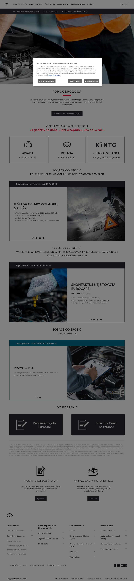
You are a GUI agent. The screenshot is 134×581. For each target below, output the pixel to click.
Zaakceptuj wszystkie (91, 81)
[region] (67, 72)
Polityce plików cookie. (54, 75)
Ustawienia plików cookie (46, 81)
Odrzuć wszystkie (75, 81)
